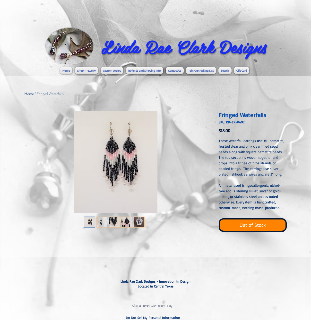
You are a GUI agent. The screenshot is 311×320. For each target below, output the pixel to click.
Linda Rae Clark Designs (184, 46)
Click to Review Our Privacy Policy (152, 305)
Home (29, 93)
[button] (86, 70)
